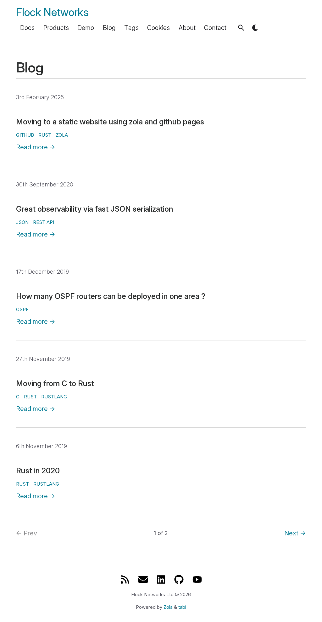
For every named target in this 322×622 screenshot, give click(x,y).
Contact (215, 27)
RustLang (54, 397)
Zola (168, 607)
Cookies (158, 27)
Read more (35, 147)
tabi (182, 607)
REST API (43, 222)
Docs (27, 27)
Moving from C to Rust (55, 383)
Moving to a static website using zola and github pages (110, 121)
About (187, 27)
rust (44, 135)
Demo (85, 27)
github (25, 135)
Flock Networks (52, 12)
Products (56, 27)
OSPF (22, 309)
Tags (131, 27)
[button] (241, 28)
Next (295, 533)
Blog (109, 27)
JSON (22, 222)
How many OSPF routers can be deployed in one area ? (110, 296)
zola (62, 135)
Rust (30, 397)
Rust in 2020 (38, 470)
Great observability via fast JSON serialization (94, 209)
